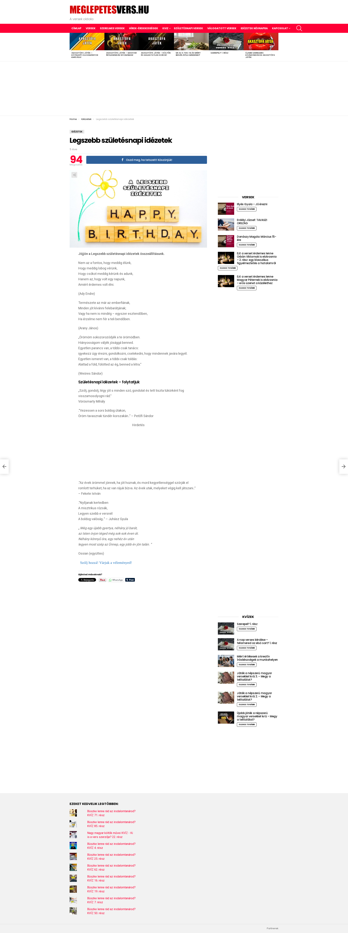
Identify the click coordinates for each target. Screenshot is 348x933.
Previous (71, 47)
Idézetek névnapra (254, 28)
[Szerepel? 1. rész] (226, 41)
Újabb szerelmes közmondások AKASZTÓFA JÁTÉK (260, 55)
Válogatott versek (221, 28)
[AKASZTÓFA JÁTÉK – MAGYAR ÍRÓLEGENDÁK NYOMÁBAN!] (121, 41)
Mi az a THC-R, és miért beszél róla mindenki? (188, 53)
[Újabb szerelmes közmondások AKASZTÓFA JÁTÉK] (261, 41)
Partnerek (272, 928)
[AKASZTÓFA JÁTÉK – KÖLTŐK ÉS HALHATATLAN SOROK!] (156, 41)
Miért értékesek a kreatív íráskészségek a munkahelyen (257, 658)
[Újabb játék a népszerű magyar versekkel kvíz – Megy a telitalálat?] (226, 717)
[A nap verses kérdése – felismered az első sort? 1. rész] (226, 644)
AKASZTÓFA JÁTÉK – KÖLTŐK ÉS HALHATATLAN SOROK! (156, 53)
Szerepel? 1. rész (219, 52)
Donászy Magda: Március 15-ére (256, 238)
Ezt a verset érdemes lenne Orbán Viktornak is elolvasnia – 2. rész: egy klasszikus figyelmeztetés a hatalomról (256, 258)
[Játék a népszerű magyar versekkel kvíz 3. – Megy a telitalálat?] (226, 678)
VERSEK (91, 28)
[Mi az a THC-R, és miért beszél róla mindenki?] (191, 41)
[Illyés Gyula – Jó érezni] (226, 209)
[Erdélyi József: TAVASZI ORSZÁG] (226, 224)
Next (276, 47)
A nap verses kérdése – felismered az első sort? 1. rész (257, 641)
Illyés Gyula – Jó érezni (252, 204)
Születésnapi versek (188, 28)
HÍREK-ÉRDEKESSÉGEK (143, 28)
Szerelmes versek (112, 28)
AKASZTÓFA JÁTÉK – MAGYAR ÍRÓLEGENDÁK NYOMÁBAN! (121, 53)
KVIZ (165, 28)
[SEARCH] (299, 28)
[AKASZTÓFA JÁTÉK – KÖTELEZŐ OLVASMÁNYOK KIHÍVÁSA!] (87, 41)
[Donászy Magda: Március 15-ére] (226, 241)
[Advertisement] (174, 88)
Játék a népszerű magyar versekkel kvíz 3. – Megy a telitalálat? (254, 676)
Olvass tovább (247, 209)
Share (74, 175)
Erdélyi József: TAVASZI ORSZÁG (252, 221)
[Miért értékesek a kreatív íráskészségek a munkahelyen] (226, 661)
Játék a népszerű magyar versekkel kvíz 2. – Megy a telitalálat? (254, 696)
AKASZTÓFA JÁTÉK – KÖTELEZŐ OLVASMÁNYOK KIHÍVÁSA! (84, 55)
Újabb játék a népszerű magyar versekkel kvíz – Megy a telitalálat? (257, 716)
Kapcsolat (280, 28)
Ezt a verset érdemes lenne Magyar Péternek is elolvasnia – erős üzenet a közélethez (257, 280)
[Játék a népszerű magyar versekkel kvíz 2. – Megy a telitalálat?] (226, 698)
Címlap (76, 28)
